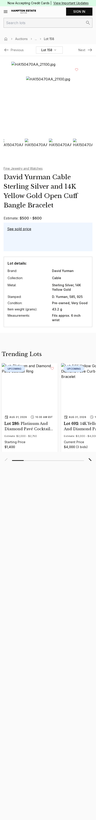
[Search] (88, 22)
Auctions (21, 39)
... (36, 39)
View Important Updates (71, 3)
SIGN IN (79, 11)
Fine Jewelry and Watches (23, 168)
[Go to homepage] (23, 11)
